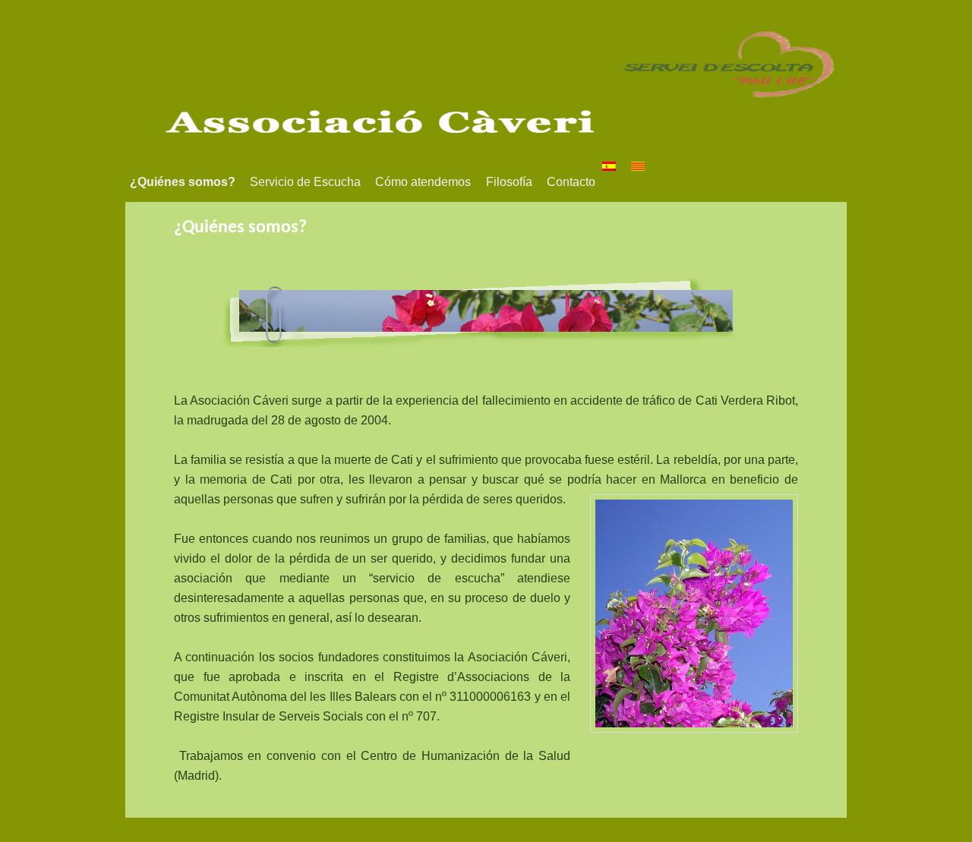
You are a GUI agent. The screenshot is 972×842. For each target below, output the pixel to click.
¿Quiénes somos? (182, 181)
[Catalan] (645, 166)
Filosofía (509, 181)
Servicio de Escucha (305, 181)
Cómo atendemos (423, 181)
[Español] (616, 166)
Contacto (571, 181)
